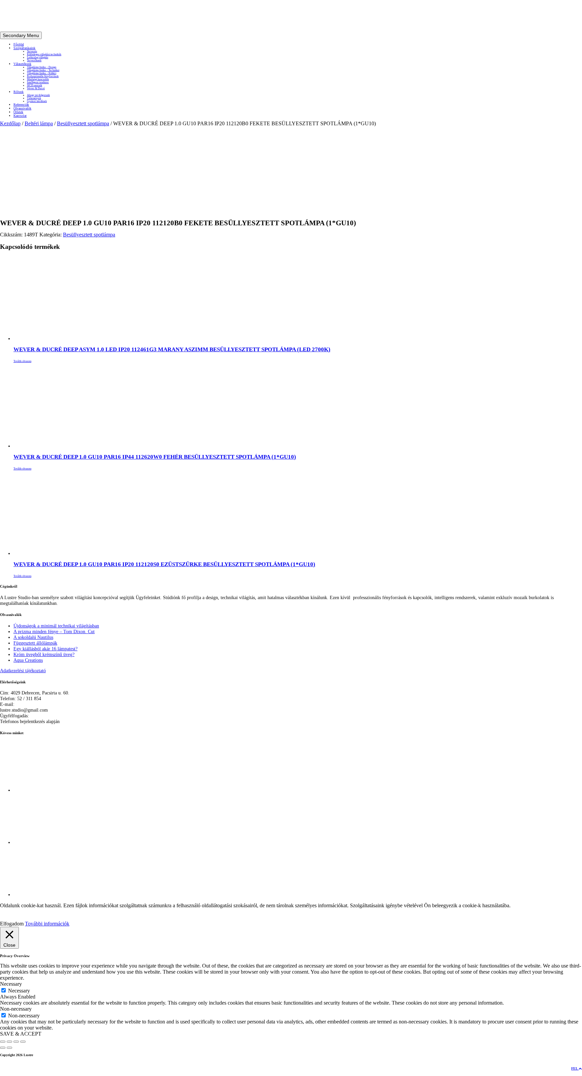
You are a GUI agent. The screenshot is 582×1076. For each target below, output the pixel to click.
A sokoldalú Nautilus (33, 637)
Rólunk (18, 92)
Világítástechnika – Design (41, 67)
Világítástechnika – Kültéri (41, 73)
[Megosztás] (16, 1042)
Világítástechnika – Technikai (43, 70)
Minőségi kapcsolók (38, 79)
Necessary (19, 990)
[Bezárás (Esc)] (23, 1042)
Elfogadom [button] (12, 923)
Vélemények (34, 98)
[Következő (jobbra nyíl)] (9, 1048)
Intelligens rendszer (38, 82)
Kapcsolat (20, 116)
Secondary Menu (21, 35)
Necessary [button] (11, 984)
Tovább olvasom (22, 361)
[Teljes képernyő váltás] (9, 1042)
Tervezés (32, 51)
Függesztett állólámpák (35, 643)
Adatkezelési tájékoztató (23, 670)
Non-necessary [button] (16, 1009)
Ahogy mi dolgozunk (38, 95)
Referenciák (21, 104)
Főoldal (18, 44)
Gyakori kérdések (37, 101)
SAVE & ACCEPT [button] (20, 1034)
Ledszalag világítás (37, 57)
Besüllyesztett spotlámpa (83, 123)
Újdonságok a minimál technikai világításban (56, 625)
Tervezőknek (34, 60)
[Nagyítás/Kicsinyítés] (2, 1042)
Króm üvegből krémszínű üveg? (43, 654)
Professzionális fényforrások (43, 76)
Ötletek (18, 112)
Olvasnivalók (22, 108)
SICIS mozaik (34, 85)
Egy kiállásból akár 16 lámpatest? (45, 648)
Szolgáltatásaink (24, 48)
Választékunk (22, 64)
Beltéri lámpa (39, 123)
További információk (47, 923)
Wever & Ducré (36, 88)
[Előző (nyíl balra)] (2, 1048)
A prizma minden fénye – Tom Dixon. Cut (54, 631)
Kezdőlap (10, 123)
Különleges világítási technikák (44, 54)
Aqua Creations (28, 660)
